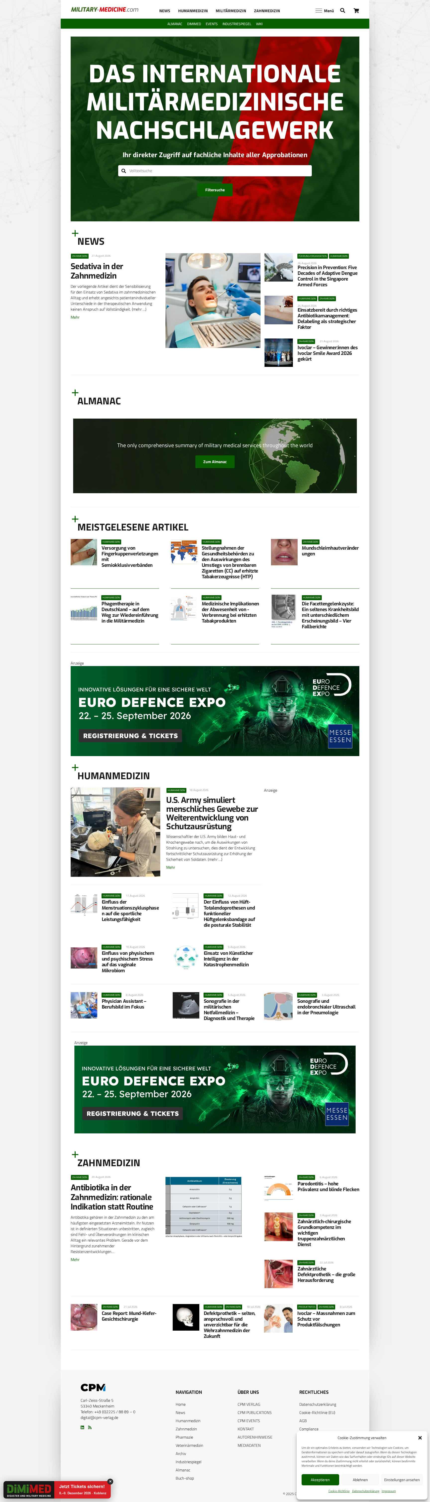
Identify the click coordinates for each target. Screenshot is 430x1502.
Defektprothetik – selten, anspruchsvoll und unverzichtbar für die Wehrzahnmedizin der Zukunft (229, 1324)
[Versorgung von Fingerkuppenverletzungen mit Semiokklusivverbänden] (84, 552)
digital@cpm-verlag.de (99, 1417)
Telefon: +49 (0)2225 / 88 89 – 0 (108, 1412)
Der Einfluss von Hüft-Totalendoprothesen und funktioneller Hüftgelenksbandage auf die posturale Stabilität (229, 913)
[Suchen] (123, 170)
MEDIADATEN (249, 1445)
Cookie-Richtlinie (339, 1491)
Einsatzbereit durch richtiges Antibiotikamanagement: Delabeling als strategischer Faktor (327, 318)
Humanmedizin (188, 1421)
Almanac (183, 1470)
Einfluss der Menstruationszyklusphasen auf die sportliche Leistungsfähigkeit (130, 910)
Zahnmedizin (186, 1429)
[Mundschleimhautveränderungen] (284, 552)
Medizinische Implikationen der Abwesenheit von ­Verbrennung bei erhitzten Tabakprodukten (230, 612)
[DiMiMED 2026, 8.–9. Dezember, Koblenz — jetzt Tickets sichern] (23, 1490)
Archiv (181, 1453)
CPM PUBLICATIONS (255, 1412)
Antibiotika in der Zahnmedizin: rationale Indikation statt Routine (112, 1197)
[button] (420, 1437)
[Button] (356, 10)
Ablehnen (360, 1480)
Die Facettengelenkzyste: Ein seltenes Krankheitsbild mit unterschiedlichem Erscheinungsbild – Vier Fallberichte (330, 615)
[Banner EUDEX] (215, 755)
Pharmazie (184, 1437)
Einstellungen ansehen (402, 1480)
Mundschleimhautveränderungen (330, 551)
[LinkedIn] (82, 1427)
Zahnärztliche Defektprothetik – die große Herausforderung (326, 1274)
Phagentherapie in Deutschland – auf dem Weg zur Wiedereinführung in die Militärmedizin (130, 612)
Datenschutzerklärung (365, 1491)
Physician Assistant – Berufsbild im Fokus (124, 1004)
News (180, 1412)
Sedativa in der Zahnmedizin (97, 271)
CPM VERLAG (249, 1404)
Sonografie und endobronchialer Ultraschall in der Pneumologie (326, 1007)
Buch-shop (185, 1478)
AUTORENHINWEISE (255, 1437)
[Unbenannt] (311, 958)
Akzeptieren (320, 1480)
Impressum (389, 1491)
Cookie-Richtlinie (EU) (317, 1412)
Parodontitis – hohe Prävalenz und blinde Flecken (328, 1187)
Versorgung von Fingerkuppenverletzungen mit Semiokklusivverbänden (130, 556)
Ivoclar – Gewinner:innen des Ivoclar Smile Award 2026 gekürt (328, 353)
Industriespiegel (189, 1462)
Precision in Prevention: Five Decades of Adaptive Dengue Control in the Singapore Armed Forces (327, 276)
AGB (303, 1421)
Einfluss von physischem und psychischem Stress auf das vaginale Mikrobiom (128, 961)
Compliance (309, 1429)
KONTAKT (246, 1429)
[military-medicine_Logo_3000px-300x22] (105, 9)
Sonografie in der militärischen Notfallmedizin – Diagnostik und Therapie (229, 1009)
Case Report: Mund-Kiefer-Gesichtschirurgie (129, 1316)
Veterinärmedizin (189, 1445)
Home (181, 1404)
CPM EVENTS (249, 1421)
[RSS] (90, 1427)
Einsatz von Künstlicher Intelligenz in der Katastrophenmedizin (228, 959)
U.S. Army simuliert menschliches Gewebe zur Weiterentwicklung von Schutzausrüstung (212, 813)
